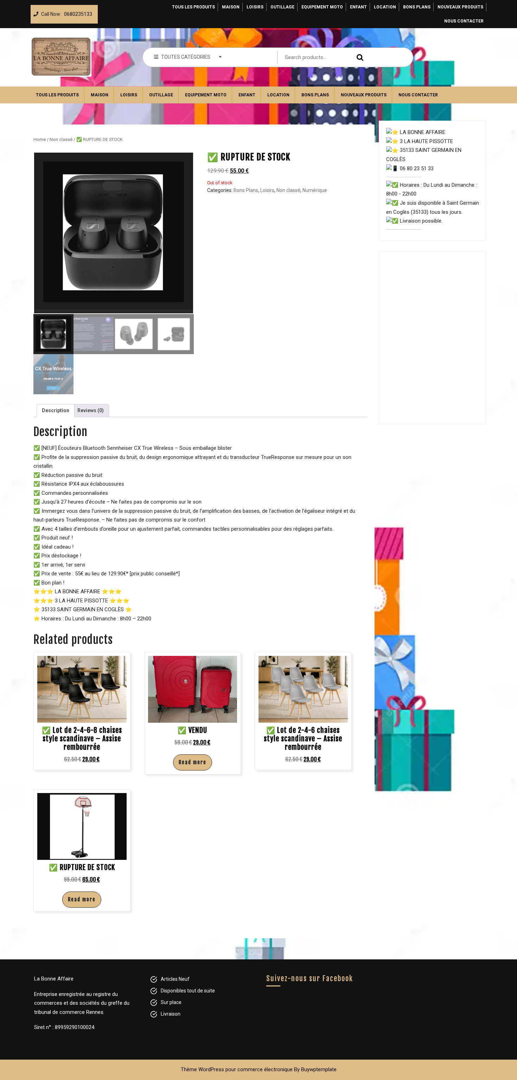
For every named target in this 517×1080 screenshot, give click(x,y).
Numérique (314, 190)
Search (358, 57)
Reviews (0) (90, 410)
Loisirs (255, 7)
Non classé (61, 139)
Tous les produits (193, 7)
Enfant (358, 7)
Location (385, 7)
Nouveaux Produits (460, 7)
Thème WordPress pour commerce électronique (237, 1069)
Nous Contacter (464, 21)
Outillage (282, 7)
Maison (231, 7)
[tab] (56, 410)
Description (55, 410)
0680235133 (76, 12)
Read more (192, 762)
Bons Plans (416, 7)
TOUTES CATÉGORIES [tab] (185, 57)
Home (39, 139)
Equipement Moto (322, 7)
